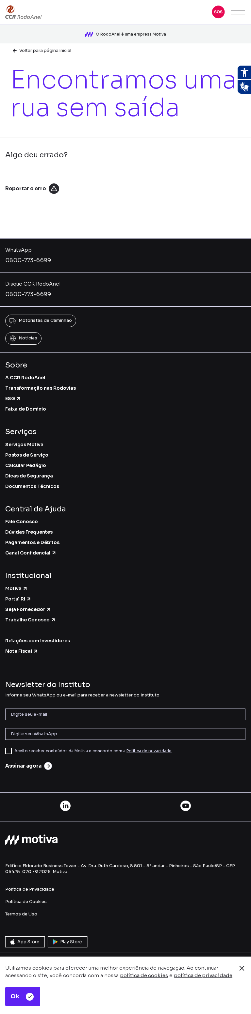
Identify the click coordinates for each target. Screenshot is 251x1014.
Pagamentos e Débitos (32, 542)
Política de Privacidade (29, 889)
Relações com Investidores (37, 640)
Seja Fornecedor (25, 609)
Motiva (13, 588)
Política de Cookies (26, 901)
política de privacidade (203, 975)
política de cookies (144, 975)
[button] (218, 12)
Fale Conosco (21, 521)
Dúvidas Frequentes (29, 532)
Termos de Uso (21, 914)
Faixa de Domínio (25, 409)
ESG (10, 398)
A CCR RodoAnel (25, 377)
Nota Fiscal (18, 651)
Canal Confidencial (27, 552)
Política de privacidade (149, 750)
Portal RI (15, 598)
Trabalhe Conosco (27, 619)
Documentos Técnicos (32, 486)
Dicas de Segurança (29, 475)
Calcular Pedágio (25, 465)
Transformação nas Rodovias (40, 388)
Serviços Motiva (24, 444)
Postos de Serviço (26, 455)
